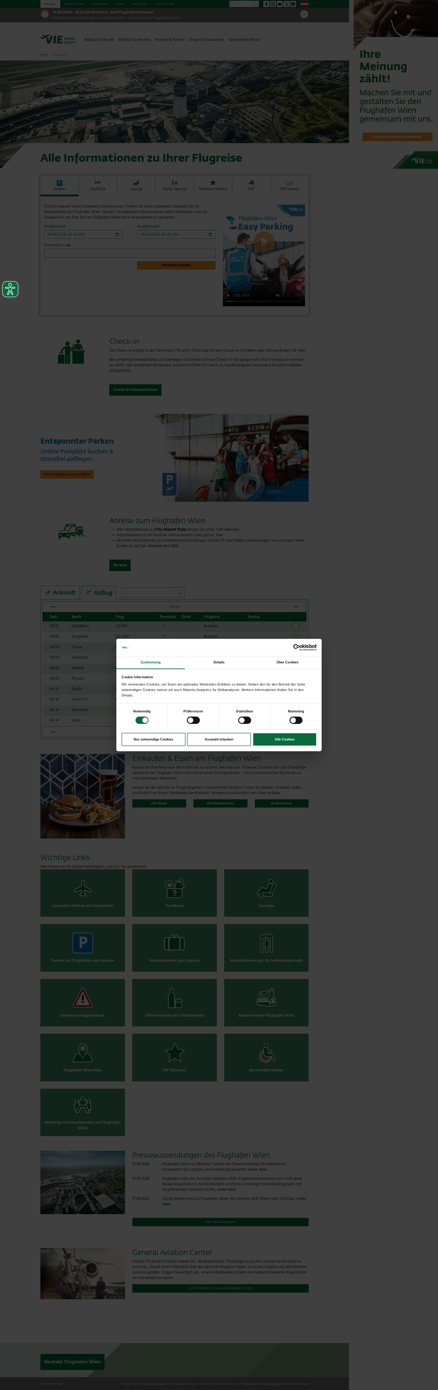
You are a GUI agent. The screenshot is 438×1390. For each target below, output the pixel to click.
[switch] (193, 720)
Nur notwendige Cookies (153, 739)
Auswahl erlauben (219, 739)
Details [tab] (219, 662)
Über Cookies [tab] (287, 662)
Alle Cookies (285, 739)
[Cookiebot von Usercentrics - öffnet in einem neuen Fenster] (297, 647)
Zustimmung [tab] (151, 662)
